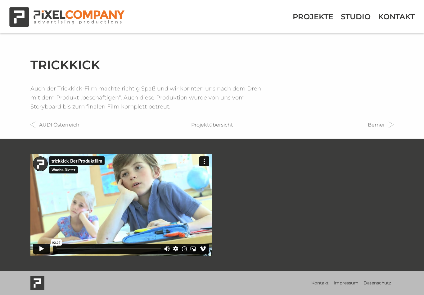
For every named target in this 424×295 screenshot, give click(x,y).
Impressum (346, 283)
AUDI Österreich (59, 125)
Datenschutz (377, 283)
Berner (376, 125)
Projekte (313, 16)
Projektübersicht (212, 125)
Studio (356, 16)
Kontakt (396, 16)
